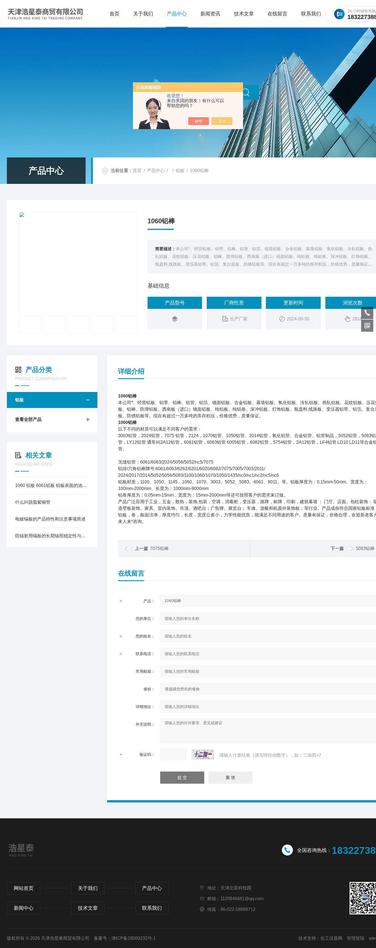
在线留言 (277, 14)
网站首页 (24, 888)
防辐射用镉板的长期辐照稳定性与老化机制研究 (52, 535)
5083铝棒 (365, 548)
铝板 (180, 170)
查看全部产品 (28, 419)
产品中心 (177, 14)
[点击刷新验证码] (203, 754)
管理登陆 (355, 938)
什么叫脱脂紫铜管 (32, 502)
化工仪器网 (331, 938)
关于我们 (143, 14)
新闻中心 (24, 908)
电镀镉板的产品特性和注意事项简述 (50, 519)
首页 (114, 14)
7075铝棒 (159, 548)
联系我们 (311, 14)
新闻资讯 (210, 14)
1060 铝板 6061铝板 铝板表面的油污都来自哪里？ (52, 485)
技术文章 (244, 14)
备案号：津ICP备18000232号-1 (125, 938)
